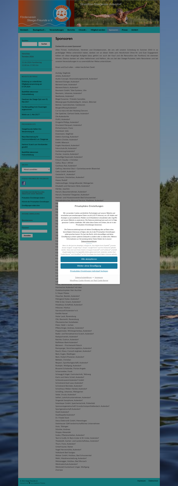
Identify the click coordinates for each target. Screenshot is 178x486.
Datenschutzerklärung (89, 241)
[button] (89, 259)
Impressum (99, 277)
